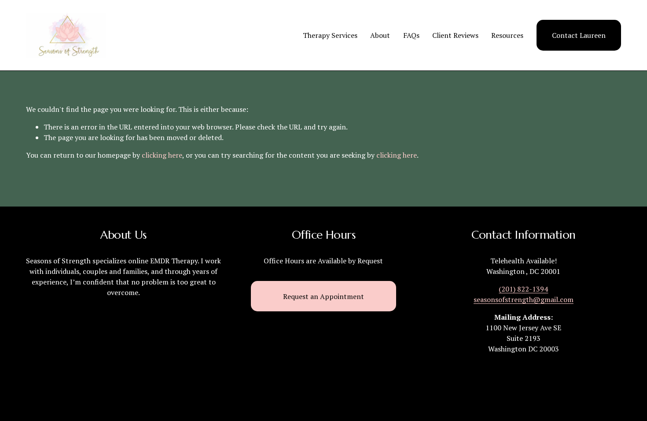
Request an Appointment (323, 296)
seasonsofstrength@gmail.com (523, 299)
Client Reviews (455, 35)
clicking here (162, 155)
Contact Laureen (579, 35)
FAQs (411, 35)
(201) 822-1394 (523, 289)
